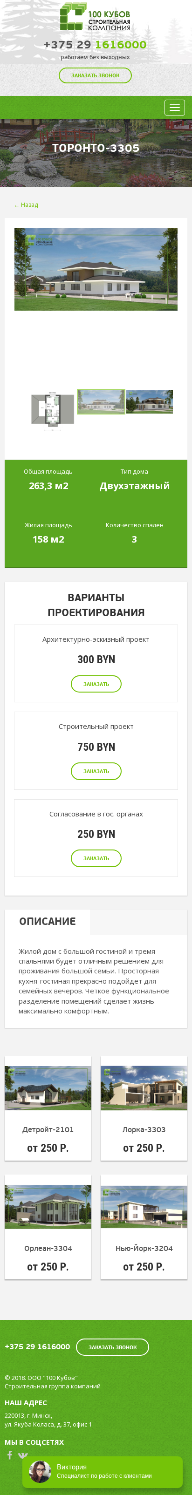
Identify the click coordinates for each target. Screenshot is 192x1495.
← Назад (26, 205)
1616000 (95, 45)
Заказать (96, 684)
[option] (96, 269)
